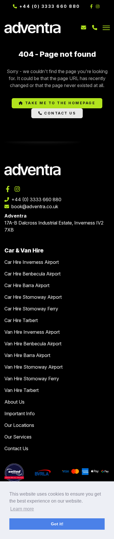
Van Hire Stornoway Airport (33, 367)
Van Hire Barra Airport (27, 355)
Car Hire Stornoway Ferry (31, 309)
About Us (14, 402)
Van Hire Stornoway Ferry (31, 378)
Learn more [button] (22, 508)
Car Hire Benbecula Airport (32, 274)
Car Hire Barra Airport (26, 285)
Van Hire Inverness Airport (32, 332)
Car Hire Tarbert (21, 320)
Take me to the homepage (59, 103)
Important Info (19, 413)
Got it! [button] (57, 524)
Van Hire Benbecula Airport (32, 344)
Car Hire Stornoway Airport (33, 297)
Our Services (18, 437)
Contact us (59, 113)
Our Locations (19, 425)
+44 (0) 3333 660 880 (49, 6)
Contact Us (16, 448)
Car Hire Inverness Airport (31, 262)
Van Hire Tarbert (21, 390)
